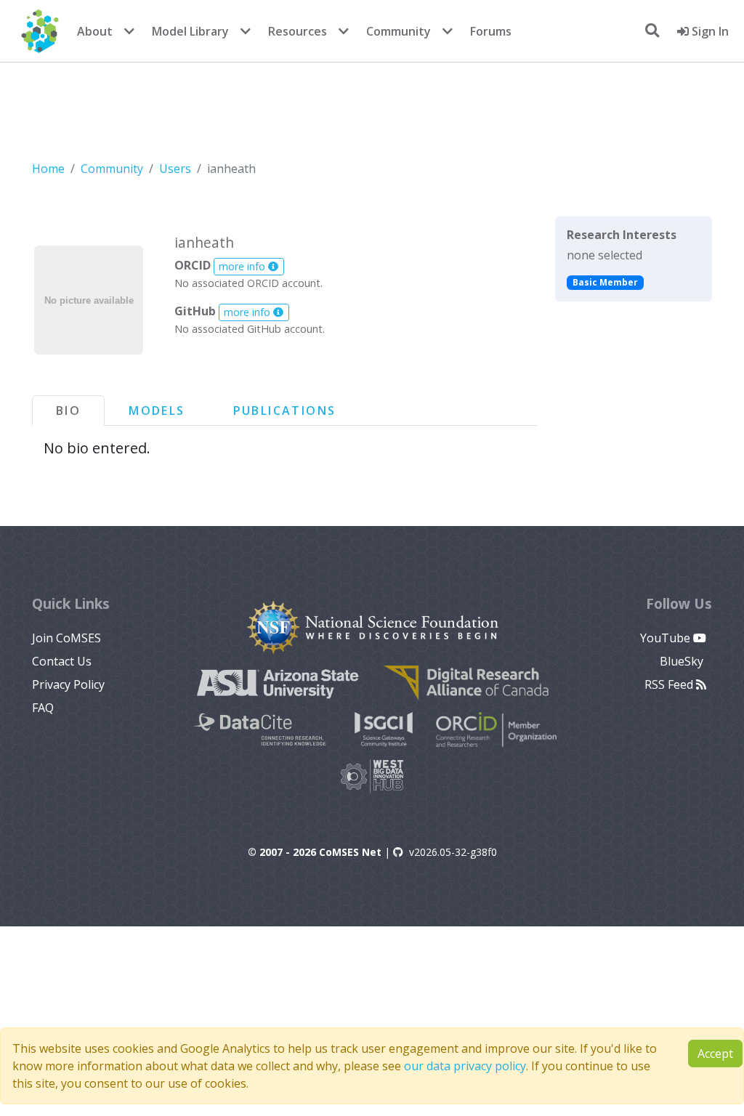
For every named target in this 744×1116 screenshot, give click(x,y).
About (95, 31)
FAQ (43, 708)
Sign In (709, 31)
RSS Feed (670, 684)
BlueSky (683, 661)
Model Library (190, 31)
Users (175, 169)
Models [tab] (157, 410)
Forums (491, 31)
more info (243, 266)
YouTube (666, 638)
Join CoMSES (66, 638)
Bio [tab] (68, 410)
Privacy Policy (68, 684)
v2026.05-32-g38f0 (453, 852)
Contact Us (62, 661)
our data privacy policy (465, 1066)
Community (398, 31)
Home (48, 169)
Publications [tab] (284, 410)
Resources (297, 31)
